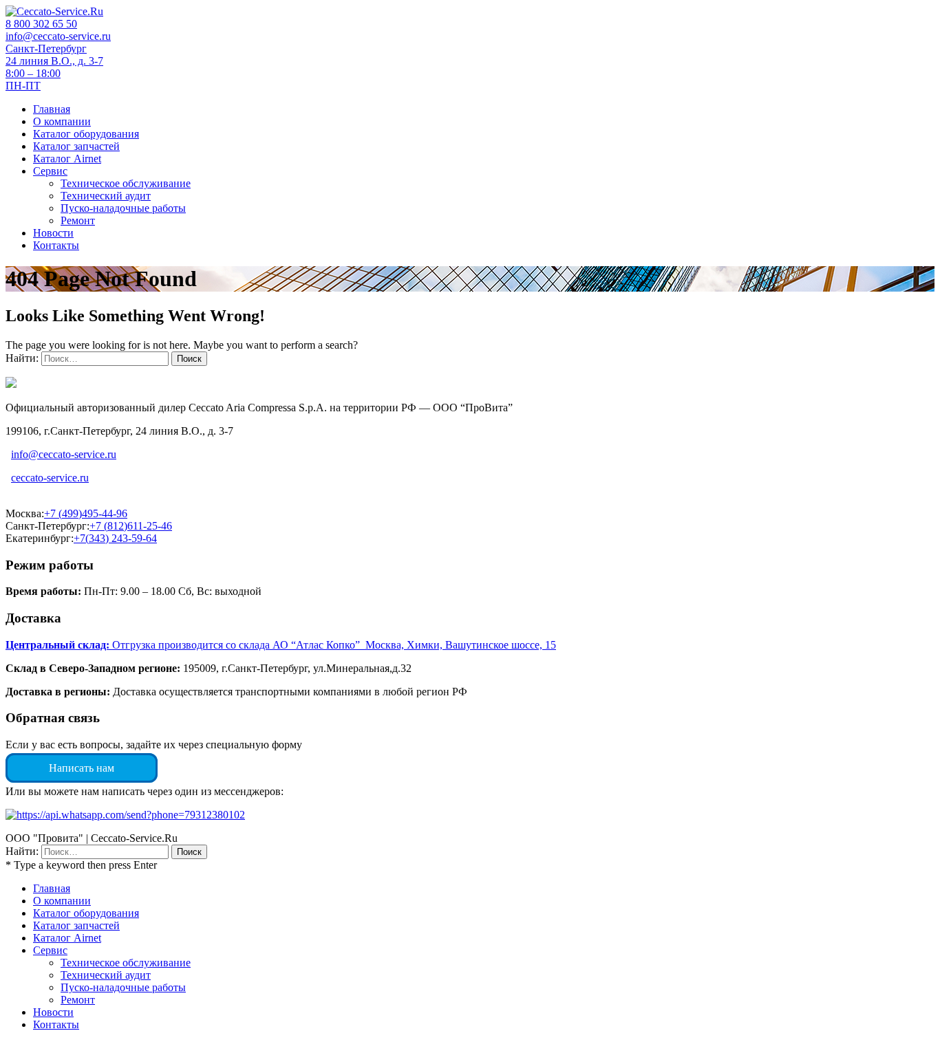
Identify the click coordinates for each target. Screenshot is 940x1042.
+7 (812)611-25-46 (130, 526)
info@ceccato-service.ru (58, 36)
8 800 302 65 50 (41, 24)
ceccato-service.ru (50, 478)
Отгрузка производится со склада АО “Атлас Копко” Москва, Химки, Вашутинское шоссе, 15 (281, 645)
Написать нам (81, 768)
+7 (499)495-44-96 (85, 513)
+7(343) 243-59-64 (115, 538)
